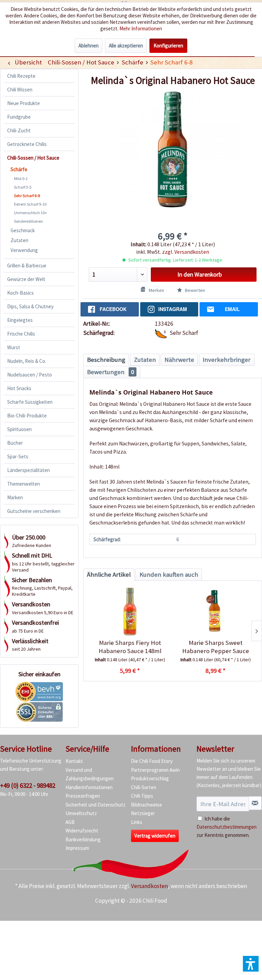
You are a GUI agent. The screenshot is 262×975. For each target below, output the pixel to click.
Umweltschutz (81, 813)
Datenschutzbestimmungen (226, 827)
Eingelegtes (20, 320)
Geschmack (23, 230)
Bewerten (194, 290)
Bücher (15, 443)
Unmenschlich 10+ (30, 212)
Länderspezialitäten (28, 470)
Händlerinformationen (89, 787)
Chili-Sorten (143, 787)
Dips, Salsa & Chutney (30, 306)
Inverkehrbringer (226, 360)
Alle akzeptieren (126, 45)
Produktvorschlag (150, 778)
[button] (251, 964)
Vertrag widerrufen (154, 835)
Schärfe (19, 169)
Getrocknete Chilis (27, 144)
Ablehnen (88, 45)
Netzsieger (143, 813)
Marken (15, 497)
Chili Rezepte (21, 76)
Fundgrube (19, 117)
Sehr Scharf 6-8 (27, 195)
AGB (70, 822)
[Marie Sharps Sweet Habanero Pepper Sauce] (215, 611)
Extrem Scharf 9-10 (30, 204)
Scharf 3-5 (22, 187)
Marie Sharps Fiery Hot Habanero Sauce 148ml (130, 647)
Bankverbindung (83, 839)
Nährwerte (179, 360)
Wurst (13, 347)
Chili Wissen (19, 89)
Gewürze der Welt (26, 279)
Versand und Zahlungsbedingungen (90, 774)
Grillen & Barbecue (26, 265)
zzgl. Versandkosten (185, 251)
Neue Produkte (23, 103)
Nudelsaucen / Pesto (29, 374)
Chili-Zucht (19, 130)
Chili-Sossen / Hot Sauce (33, 157)
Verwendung (24, 250)
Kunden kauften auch (169, 574)
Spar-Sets (17, 456)
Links (136, 822)
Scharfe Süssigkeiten (30, 402)
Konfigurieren (168, 45)
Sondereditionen (28, 221)
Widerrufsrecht (82, 830)
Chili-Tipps (142, 796)
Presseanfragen (83, 796)
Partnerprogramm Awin (155, 770)
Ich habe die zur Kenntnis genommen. (226, 826)
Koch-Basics (20, 293)
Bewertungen (110, 372)
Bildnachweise (146, 804)
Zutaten (19, 240)
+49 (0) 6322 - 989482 (27, 785)
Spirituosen (19, 429)
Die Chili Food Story (152, 761)
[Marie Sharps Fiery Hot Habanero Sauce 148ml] (129, 611)
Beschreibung (106, 360)
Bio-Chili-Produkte (27, 415)
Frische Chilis (21, 333)
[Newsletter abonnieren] (255, 803)
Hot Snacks (19, 388)
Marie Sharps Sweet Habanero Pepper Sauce (215, 647)
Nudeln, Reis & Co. (26, 361)
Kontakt (74, 761)
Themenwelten (23, 484)
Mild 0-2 (21, 178)
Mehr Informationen (140, 28)
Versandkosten (149, 886)
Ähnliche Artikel (109, 574)
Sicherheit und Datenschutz (96, 804)
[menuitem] (80, 62)
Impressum (77, 848)
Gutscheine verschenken (33, 511)
